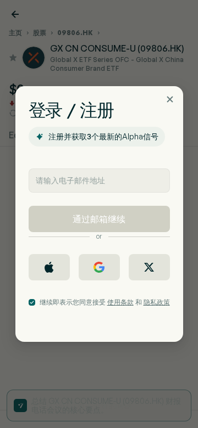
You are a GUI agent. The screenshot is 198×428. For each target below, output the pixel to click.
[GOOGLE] (99, 267)
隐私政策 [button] (157, 302)
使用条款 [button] (120, 302)
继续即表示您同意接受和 (105, 302)
